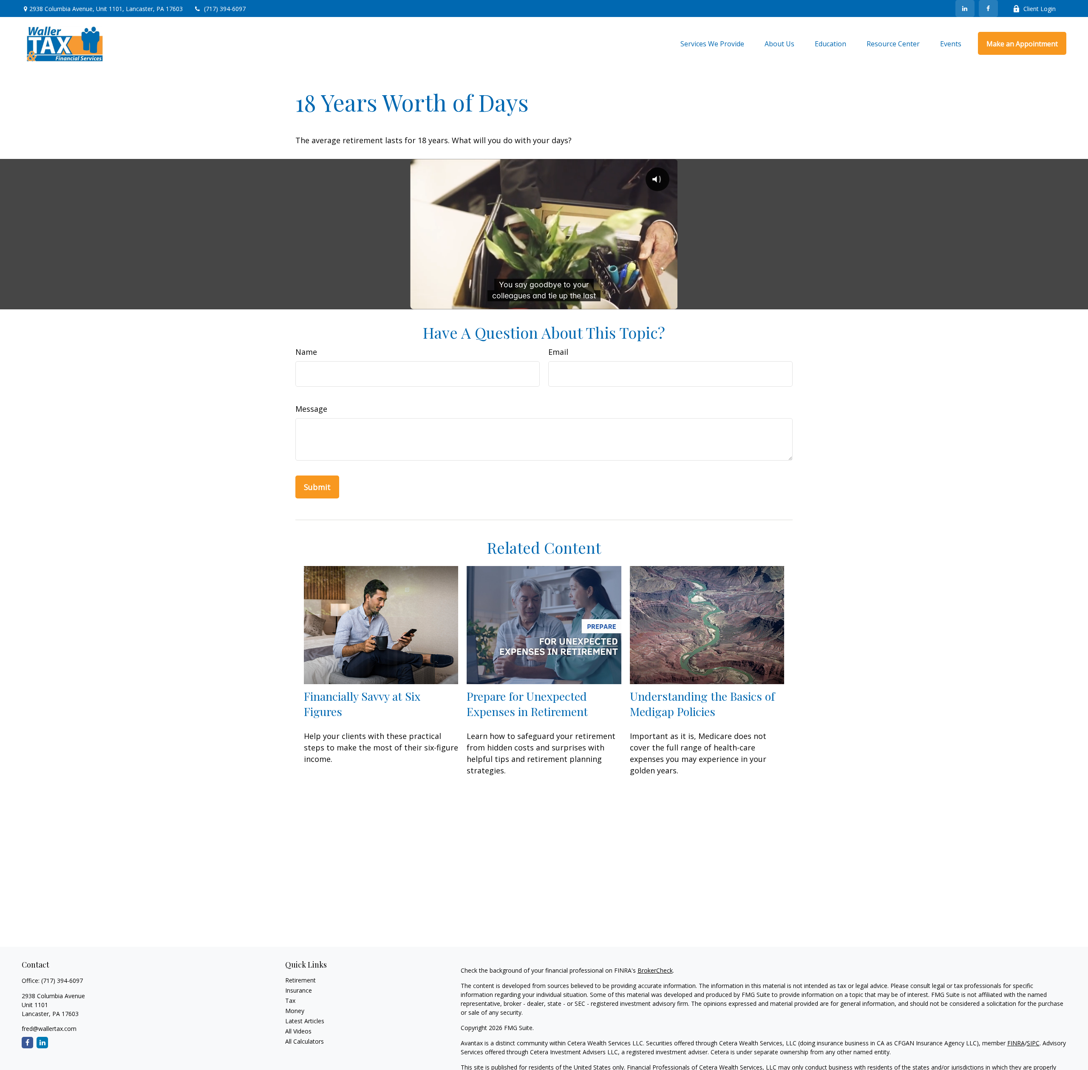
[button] (712, 43)
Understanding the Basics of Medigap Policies (702, 703)
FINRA (1016, 1043)
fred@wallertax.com (49, 1029)
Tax (290, 1000)
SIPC (1033, 1043)
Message (311, 409)
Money (294, 1011)
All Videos (298, 1031)
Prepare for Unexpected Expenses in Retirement (527, 703)
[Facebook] (988, 8)
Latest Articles (304, 1021)
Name (306, 352)
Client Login (1039, 9)
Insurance (298, 990)
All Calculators (304, 1041)
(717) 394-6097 (225, 9)
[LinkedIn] (965, 8)
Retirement (300, 980)
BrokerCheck (655, 970)
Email (558, 352)
